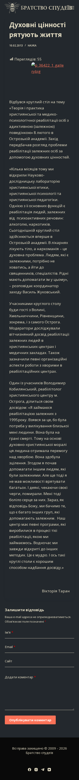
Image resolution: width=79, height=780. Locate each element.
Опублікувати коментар (30, 720)
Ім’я (9, 632)
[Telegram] (42, 769)
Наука (32, 45)
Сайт (8, 661)
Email (10, 647)
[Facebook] (29, 769)
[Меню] (72, 8)
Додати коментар (20, 677)
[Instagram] (36, 769)
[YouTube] (49, 769)
